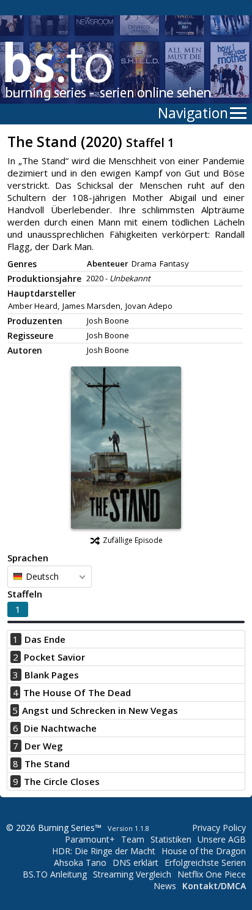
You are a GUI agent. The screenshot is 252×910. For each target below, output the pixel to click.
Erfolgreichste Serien (205, 862)
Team (132, 839)
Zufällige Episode (133, 540)
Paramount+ (90, 839)
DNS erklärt (135, 862)
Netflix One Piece (211, 874)
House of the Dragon (203, 851)
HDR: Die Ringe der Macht (103, 851)
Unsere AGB (222, 839)
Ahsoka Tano (80, 862)
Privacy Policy (219, 827)
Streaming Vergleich (132, 874)
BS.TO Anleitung (55, 874)
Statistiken (170, 839)
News (165, 886)
